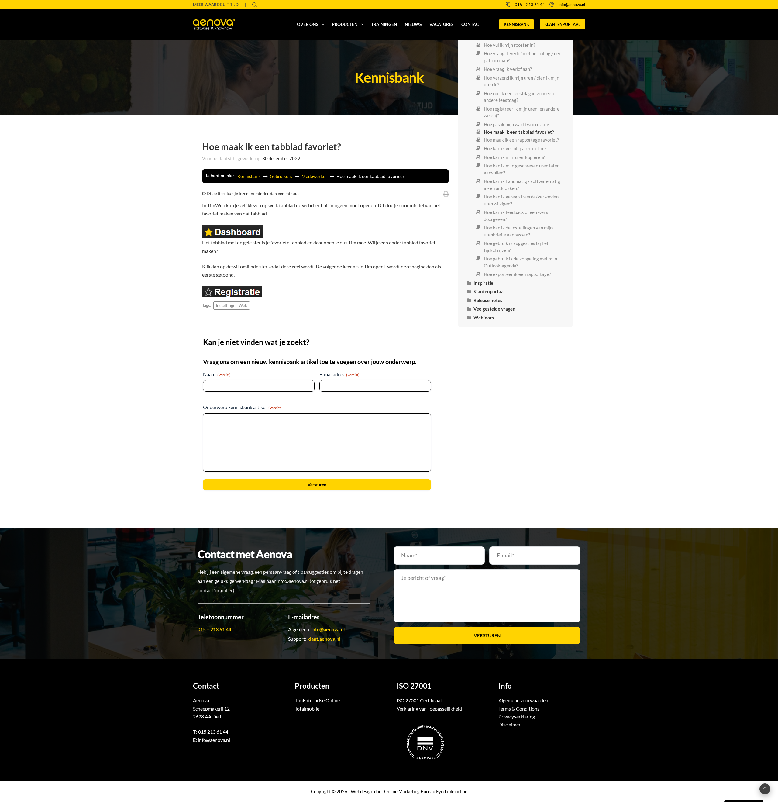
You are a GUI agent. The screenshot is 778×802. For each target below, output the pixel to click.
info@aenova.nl (572, 4)
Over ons (307, 24)
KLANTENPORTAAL (562, 24)
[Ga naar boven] (764, 788)
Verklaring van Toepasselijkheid (429, 708)
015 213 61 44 (213, 732)
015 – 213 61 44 (530, 4)
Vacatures (441, 24)
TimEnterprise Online (317, 700)
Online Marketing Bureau (409, 791)
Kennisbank (249, 176)
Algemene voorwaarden (523, 700)
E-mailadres (339, 374)
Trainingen (384, 24)
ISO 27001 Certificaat (419, 700)
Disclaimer (509, 724)
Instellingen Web (231, 305)
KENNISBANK (516, 24)
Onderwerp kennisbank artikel (242, 407)
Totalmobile (307, 708)
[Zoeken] (254, 4)
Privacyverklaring (516, 716)
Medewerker (314, 176)
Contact (471, 24)
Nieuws (413, 24)
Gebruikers (281, 176)
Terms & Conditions (518, 708)
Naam (217, 374)
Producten (345, 24)
